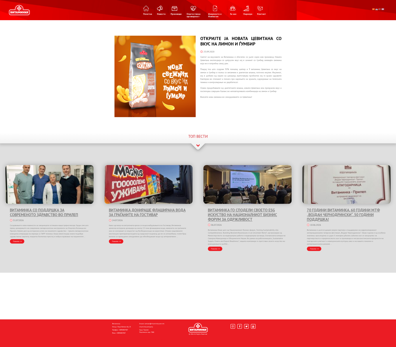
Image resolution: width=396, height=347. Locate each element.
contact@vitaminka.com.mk (154, 324)
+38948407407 (123, 330)
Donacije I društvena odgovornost (185, 339)
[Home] (198, 327)
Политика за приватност (125, 339)
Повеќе (16, 241)
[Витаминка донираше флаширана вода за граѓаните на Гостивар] (148, 184)
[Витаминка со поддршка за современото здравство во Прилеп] (49, 184)
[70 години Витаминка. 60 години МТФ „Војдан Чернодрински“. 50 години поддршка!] (346, 184)
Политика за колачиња (153, 339)
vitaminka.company (146, 327)
